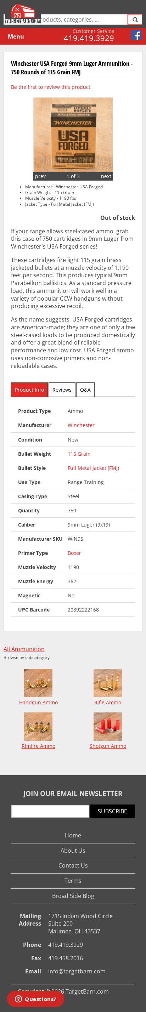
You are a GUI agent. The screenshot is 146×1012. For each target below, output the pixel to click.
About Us (73, 850)
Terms (73, 881)
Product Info (29, 389)
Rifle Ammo (107, 702)
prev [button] (40, 176)
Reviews (62, 389)
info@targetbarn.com (77, 971)
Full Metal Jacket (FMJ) (93, 468)
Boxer (74, 553)
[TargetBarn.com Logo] (24, 13)
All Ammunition (24, 649)
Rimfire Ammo (38, 746)
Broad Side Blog (73, 896)
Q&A (85, 389)
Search (135, 19)
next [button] (106, 176)
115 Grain (79, 453)
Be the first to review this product (50, 87)
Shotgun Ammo (108, 746)
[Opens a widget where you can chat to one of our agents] (35, 999)
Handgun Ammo (38, 702)
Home (73, 835)
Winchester (81, 425)
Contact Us (73, 865)
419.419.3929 (89, 38)
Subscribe (112, 811)
